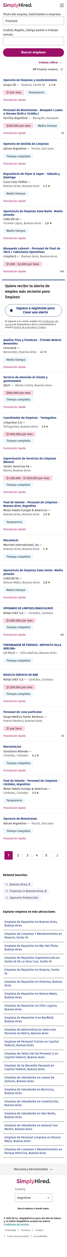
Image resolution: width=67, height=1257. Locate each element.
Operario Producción (24, 897)
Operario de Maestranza (20, 818)
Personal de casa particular (22, 712)
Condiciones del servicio (16, 1224)
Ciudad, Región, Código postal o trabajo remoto (30, 32)
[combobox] (33, 21)
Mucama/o (10, 540)
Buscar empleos (33, 52)
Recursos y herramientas (31, 1169)
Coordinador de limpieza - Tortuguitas (29, 417)
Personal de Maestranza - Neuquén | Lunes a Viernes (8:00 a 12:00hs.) (33, 111)
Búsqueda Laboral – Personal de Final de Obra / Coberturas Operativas (31, 250)
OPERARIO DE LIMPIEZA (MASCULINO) (28, 608)
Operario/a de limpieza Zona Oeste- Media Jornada (33, 572)
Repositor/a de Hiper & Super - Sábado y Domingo (31, 175)
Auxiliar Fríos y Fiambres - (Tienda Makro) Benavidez (32, 341)
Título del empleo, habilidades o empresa (32, 14)
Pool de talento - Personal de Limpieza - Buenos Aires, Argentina (31, 504)
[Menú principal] (62, 5)
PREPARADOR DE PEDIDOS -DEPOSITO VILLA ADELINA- (32, 646)
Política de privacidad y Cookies (30, 327)
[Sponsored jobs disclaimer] (62, 69)
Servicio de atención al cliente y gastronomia (25, 378)
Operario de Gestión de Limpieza (26, 144)
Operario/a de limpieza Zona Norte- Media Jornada (33, 212)
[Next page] (57, 855)
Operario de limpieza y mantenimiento (30, 80)
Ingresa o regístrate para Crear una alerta (35, 310)
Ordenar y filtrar (48, 62)
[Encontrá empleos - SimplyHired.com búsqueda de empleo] (17, 5)
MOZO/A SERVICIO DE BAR (20, 674)
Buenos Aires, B (20, 884)
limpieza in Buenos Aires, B (28, 891)
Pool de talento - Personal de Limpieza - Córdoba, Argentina (31, 782)
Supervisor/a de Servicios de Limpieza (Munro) (29, 460)
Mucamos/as (12, 746)
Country (20, 1189)
